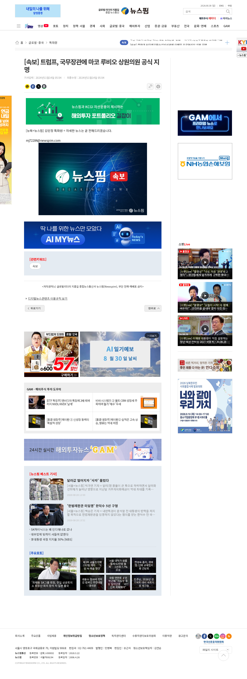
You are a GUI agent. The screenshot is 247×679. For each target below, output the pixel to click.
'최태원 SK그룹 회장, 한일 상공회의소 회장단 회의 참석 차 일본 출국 (52, 584)
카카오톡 (27, 86)
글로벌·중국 (117, 26)
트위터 (38, 86)
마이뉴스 (226, 18)
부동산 (175, 26)
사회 (102, 26)
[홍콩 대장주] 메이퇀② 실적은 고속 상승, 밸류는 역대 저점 (116, 421)
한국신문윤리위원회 (214, 642)
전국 (186, 26)
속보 (35, 266)
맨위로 (152, 308)
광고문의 (183, 636)
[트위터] (210, 636)
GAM (226, 26)
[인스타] (222, 636)
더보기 (227, 42)
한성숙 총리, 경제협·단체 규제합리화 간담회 (144, 565)
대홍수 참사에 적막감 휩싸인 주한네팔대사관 (92, 582)
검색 (228, 11)
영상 (40, 26)
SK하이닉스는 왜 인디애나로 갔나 (51, 529)
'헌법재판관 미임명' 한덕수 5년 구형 (92, 506)
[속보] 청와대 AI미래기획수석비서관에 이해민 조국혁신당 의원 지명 (168, 42)
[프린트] (158, 86)
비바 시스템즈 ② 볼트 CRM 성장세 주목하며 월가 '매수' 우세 (116, 402)
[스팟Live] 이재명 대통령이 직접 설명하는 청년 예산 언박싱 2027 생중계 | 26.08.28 (204, 340)
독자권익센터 (119, 636)
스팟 (184, 244)
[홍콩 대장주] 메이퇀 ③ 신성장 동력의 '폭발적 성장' (68, 421)
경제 (92, 26)
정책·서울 (79, 26)
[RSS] (229, 636)
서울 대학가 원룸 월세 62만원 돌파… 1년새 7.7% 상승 (118, 565)
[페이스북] (204, 636)
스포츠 (215, 26)
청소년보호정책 (97, 636)
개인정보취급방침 (72, 636)
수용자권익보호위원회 (144, 636)
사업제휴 (51, 636)
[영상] (205, 263)
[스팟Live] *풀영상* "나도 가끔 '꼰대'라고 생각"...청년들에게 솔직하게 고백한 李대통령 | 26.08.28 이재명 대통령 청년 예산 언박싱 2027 (204, 273)
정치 (65, 26)
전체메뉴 (18, 26)
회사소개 (19, 636)
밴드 (44, 86)
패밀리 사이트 (210, 649)
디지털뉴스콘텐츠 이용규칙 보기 (47, 298)
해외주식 (207, 18)
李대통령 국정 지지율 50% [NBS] (51, 539)
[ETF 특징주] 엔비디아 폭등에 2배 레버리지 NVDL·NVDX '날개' (68, 402)
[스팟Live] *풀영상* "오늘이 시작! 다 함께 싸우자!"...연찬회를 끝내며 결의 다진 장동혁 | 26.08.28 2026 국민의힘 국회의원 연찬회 (205, 306)
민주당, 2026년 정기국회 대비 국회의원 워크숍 (144, 582)
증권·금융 (161, 26)
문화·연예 (200, 26)
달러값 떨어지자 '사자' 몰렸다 (88, 480)
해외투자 (134, 26)
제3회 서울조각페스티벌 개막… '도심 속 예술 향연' (92, 565)
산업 (147, 26)
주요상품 (36, 636)
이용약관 (167, 636)
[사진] (46, 489)
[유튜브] (198, 636)
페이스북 (33, 86)
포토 (55, 26)
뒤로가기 (36, 308)
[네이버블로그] (216, 636)
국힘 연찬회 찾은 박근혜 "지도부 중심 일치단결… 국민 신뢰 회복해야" (118, 582)
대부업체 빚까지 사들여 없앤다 (49, 534)
